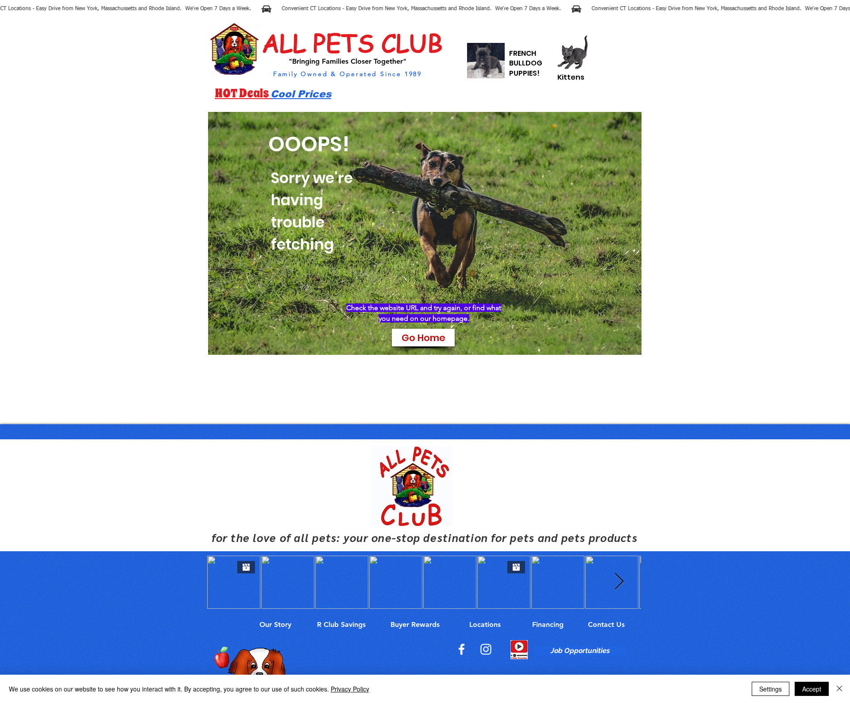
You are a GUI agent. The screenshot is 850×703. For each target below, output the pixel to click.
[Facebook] (461, 649)
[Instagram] (486, 649)
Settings (770, 688)
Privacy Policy (350, 688)
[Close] (839, 689)
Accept (811, 688)
